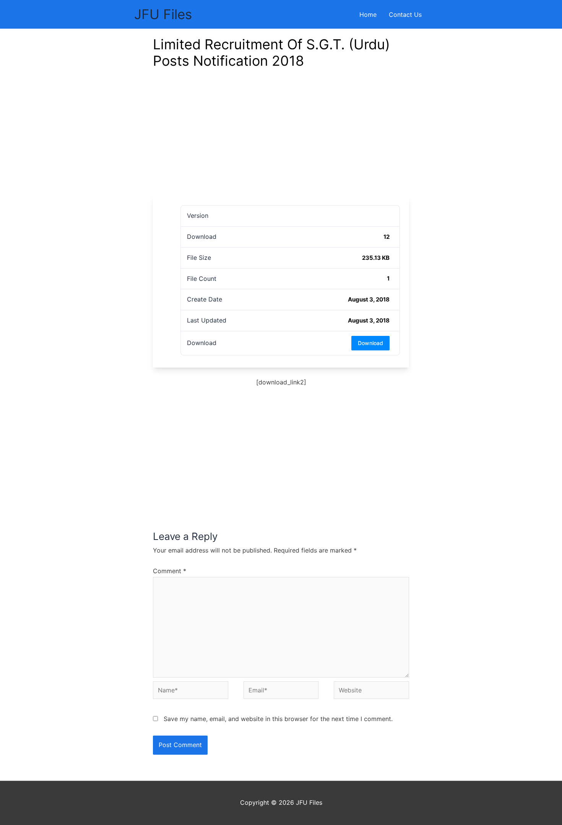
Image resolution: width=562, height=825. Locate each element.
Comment (169, 571)
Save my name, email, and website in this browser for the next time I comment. (278, 719)
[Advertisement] (281, 138)
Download (370, 343)
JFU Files (163, 14)
